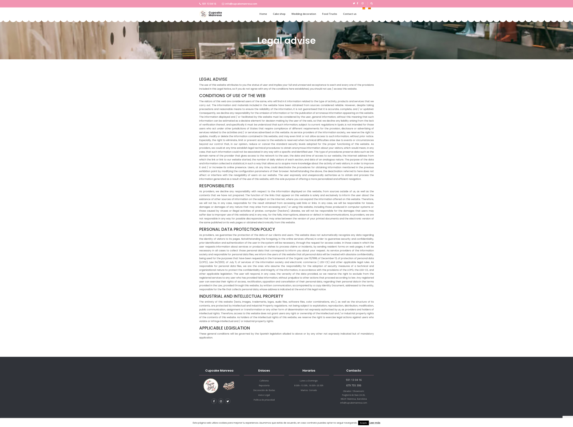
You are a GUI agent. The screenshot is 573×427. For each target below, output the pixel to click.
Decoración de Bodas (264, 390)
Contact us (349, 14)
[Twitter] (354, 3)
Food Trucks (329, 14)
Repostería (264, 385)
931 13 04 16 (209, 3)
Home (263, 14)
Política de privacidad (264, 399)
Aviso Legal (264, 395)
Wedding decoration (303, 14)
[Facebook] (358, 3)
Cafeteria (264, 380)
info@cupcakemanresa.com (241, 3)
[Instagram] (363, 3)
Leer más (374, 422)
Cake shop (279, 14)
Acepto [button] (363, 422)
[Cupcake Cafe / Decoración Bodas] (211, 14)
